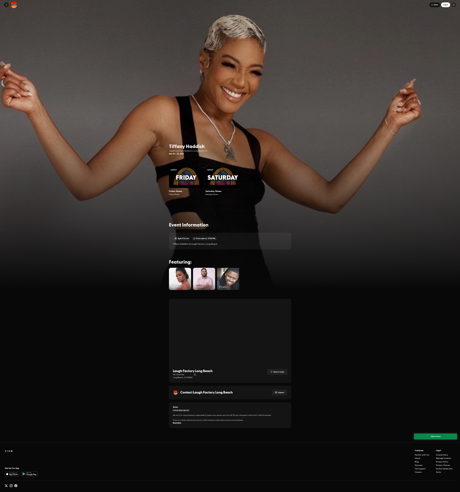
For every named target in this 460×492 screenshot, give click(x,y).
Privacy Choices (443, 465)
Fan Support (420, 469)
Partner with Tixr (422, 455)
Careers (418, 472)
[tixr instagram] (11, 485)
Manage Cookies (443, 458)
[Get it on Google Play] (29, 474)
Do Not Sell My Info (444, 469)
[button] (6, 4)
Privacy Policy (442, 462)
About (417, 458)
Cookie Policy (442, 455)
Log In (445, 5)
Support (281, 392)
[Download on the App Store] (12, 474)
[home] (9, 451)
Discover (418, 465)
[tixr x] (6, 485)
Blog (417, 462)
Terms (438, 472)
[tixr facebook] (15, 485)
